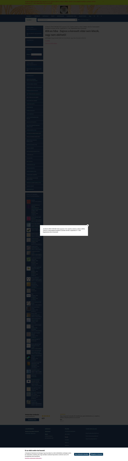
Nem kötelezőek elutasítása (81, 454)
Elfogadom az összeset (96, 454)
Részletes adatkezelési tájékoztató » (33, 458)
